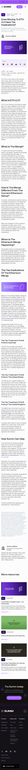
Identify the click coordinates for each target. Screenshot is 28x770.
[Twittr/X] (8, 64)
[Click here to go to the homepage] (6, 7)
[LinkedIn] (12, 64)
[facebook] (3, 64)
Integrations (4, 722)
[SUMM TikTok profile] (15, 751)
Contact (21, 727)
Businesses (4, 730)
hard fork (5, 316)
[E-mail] (25, 64)
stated (13, 408)
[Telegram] (20, 64)
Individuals (4, 725)
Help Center (13, 727)
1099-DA (12, 743)
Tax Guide (12, 722)
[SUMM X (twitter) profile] (2, 751)
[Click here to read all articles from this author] (14, 553)
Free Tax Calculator (12, 735)
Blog (11, 725)
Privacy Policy (4, 755)
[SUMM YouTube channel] (6, 751)
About (20, 722)
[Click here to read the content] (16, 64)
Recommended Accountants (14, 739)
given (10, 381)
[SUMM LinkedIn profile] (11, 751)
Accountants (4, 727)
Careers (21, 725)
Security (3, 760)
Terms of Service (5, 757)
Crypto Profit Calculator (13, 731)
